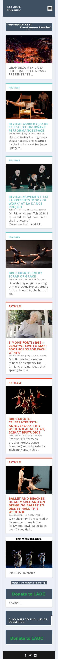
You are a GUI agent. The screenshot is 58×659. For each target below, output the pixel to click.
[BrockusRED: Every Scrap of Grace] (29, 254)
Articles (43, 355)
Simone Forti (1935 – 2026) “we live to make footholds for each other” (28, 347)
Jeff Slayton (16, 435)
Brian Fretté (16, 133)
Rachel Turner (17, 209)
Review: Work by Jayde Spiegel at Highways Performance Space (28, 127)
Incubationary (22, 573)
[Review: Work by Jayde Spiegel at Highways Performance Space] (29, 105)
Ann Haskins (16, 515)
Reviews (40, 133)
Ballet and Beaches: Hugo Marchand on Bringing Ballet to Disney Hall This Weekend (27, 505)
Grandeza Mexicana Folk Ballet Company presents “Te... (27, 71)
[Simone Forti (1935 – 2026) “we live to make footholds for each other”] (29, 324)
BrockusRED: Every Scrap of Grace (25, 274)
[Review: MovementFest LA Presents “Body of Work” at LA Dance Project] (29, 178)
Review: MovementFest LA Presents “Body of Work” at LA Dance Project (29, 202)
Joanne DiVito (17, 279)
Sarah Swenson (17, 355)
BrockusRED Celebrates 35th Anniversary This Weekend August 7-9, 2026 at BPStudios (27, 425)
